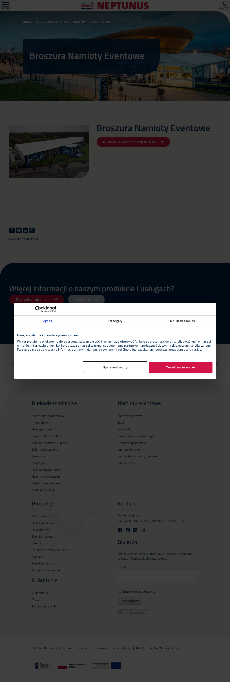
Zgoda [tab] (47, 320)
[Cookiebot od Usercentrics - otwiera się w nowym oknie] (36, 309)
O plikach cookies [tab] (182, 320)
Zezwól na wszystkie (181, 367)
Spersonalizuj (112, 367)
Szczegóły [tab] (115, 320)
